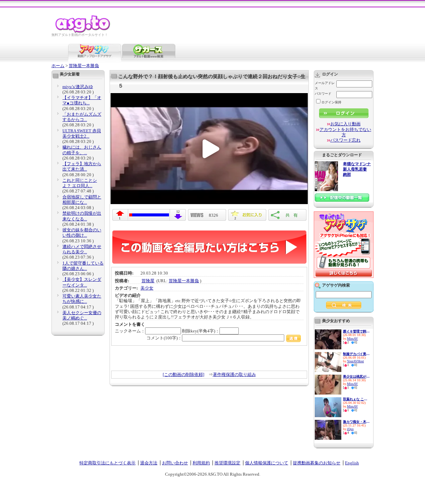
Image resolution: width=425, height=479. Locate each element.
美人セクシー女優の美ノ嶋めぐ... (81, 315)
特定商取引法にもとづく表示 (107, 462)
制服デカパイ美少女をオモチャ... (356, 354)
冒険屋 (147, 280)
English (352, 462)
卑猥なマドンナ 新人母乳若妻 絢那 (357, 169)
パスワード (323, 93)
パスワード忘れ (345, 140)
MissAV (352, 338)
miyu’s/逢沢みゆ (77, 86)
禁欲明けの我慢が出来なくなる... (81, 216)
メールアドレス (325, 85)
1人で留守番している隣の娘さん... (83, 266)
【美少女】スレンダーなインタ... (81, 282)
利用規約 (201, 462)
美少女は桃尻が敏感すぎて (356, 376)
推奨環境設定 (227, 462)
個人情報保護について (266, 462)
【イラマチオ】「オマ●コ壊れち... (81, 100)
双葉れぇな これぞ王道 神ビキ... (356, 399)
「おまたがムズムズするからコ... (81, 117)
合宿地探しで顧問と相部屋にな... (81, 199)
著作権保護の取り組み (234, 374)
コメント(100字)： (164, 337)
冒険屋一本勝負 (84, 65)
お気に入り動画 (345, 123)
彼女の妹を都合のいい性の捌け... (81, 232)
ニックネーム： (130, 330)
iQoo (350, 429)
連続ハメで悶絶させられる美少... (81, 249)
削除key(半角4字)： (200, 330)
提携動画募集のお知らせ (316, 462)
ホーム (57, 65)
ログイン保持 (331, 102)
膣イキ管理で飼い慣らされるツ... (356, 331)
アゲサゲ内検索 (336, 285)
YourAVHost (355, 361)
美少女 (146, 288)
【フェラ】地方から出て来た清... (81, 166)
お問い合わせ (175, 462)
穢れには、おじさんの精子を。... (81, 150)
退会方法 (148, 462)
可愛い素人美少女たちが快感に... (81, 299)
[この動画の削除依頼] (183, 374)
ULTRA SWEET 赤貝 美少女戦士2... (81, 133)
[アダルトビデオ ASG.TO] (83, 31)
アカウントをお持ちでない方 (345, 132)
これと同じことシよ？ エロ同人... (79, 183)
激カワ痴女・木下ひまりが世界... (356, 421)
